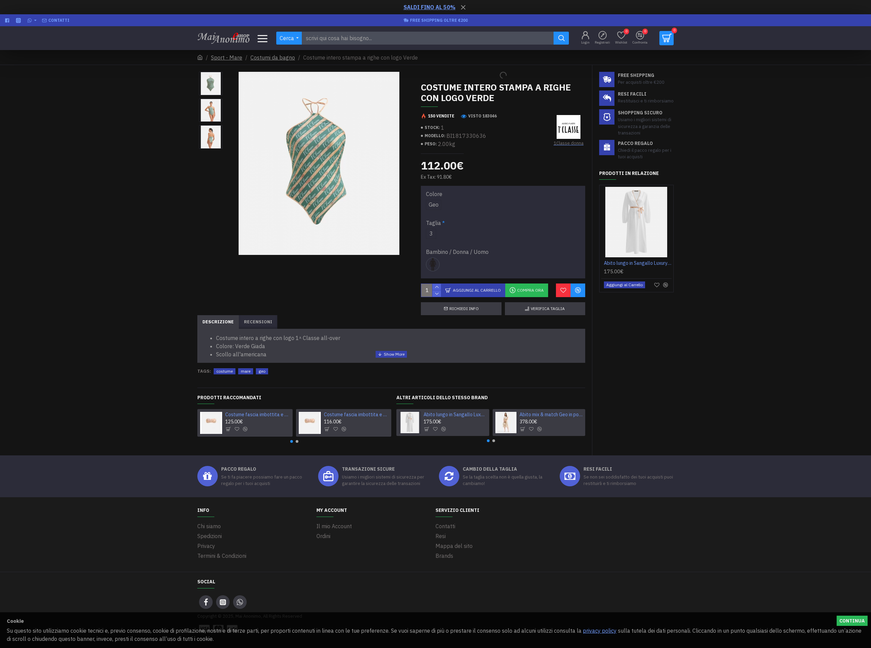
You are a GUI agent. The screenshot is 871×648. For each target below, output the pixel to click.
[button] (291, 441)
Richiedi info (464, 308)
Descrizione (218, 322)
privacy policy (600, 630)
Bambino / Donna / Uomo (457, 251)
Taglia (433, 223)
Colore (434, 194)
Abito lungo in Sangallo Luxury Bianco (455, 414)
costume (224, 371)
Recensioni (258, 322)
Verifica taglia (548, 308)
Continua (852, 621)
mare (245, 371)
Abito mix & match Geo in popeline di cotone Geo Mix (551, 414)
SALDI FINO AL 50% (430, 7)
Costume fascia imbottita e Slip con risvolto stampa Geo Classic (258, 414)
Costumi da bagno (272, 57)
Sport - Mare (226, 57)
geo (262, 371)
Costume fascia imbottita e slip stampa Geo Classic (356, 414)
